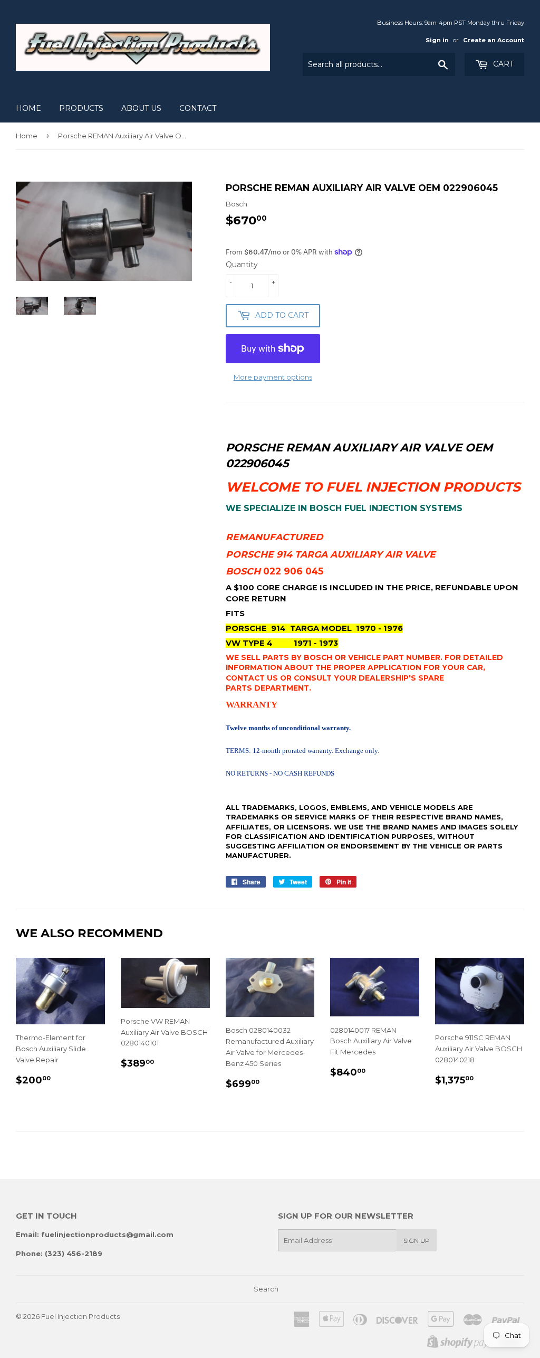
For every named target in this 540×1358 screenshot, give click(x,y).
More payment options (273, 377)
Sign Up (416, 1240)
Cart (502, 64)
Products (81, 108)
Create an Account (493, 40)
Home (28, 108)
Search (266, 1289)
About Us (141, 108)
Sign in (437, 40)
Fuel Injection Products (80, 1316)
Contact (197, 108)
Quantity (242, 264)
